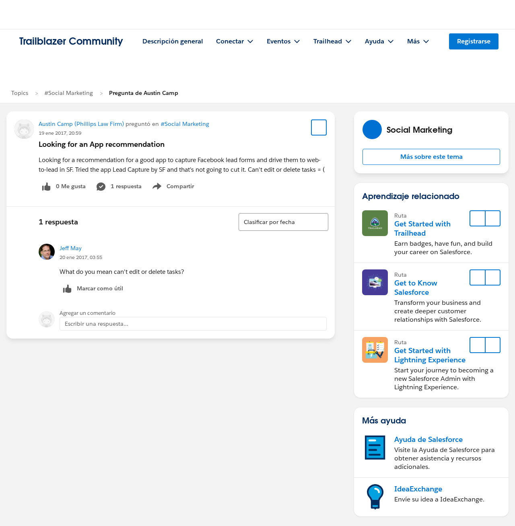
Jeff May (71, 248)
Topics (19, 93)
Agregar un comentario (87, 313)
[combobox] (283, 222)
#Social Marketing (68, 93)
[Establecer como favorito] (319, 127)
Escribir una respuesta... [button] (96, 323)
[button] (431, 157)
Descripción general (172, 41)
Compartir (178, 188)
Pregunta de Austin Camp (143, 93)
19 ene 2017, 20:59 (60, 132)
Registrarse (473, 41)
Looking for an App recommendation (102, 144)
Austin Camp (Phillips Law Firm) (81, 123)
